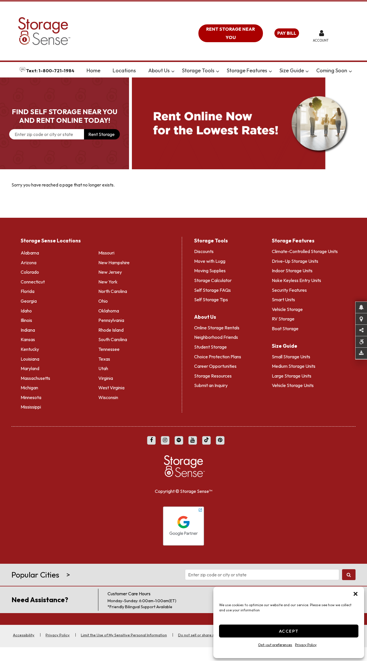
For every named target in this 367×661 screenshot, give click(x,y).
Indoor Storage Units (292, 270)
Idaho (26, 311)
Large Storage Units (291, 376)
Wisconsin (108, 397)
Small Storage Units (291, 356)
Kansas (28, 339)
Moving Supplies (210, 270)
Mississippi (31, 407)
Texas (104, 359)
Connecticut (33, 282)
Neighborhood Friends (216, 337)
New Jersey (110, 272)
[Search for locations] (349, 574)
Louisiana (30, 359)
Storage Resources (213, 376)
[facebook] (151, 440)
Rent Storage (101, 134)
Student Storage (210, 347)
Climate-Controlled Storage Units (305, 251)
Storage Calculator (213, 280)
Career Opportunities (215, 366)
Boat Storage (285, 328)
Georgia (29, 301)
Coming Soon (331, 70)
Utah (103, 368)
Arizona (28, 262)
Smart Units (283, 299)
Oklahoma (108, 311)
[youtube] (192, 440)
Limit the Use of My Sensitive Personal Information (124, 635)
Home (93, 70)
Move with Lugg (209, 261)
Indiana (28, 330)
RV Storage (283, 319)
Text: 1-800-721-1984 (49, 70)
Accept (289, 631)
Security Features (289, 290)
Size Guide (292, 70)
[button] (355, 594)
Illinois (26, 320)
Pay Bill (286, 33)
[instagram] (165, 440)
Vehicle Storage (287, 309)
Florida (27, 291)
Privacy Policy (306, 645)
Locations (124, 70)
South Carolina (112, 339)
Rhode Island (111, 330)
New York (108, 282)
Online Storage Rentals (216, 327)
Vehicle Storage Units (293, 385)
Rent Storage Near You (230, 33)
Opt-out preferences (275, 645)
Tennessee (109, 349)
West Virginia (111, 387)
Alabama (30, 253)
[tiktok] (206, 440)
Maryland (30, 368)
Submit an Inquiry (211, 385)
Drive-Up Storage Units (295, 261)
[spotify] (179, 440)
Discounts (204, 251)
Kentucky (30, 349)
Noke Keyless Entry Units (296, 280)
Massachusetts (35, 378)
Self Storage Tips (211, 299)
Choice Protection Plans (217, 356)
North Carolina (112, 291)
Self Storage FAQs (212, 290)
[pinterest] (220, 440)
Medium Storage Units (293, 366)
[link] (249, 123)
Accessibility (23, 635)
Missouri (106, 253)
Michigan (29, 387)
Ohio (103, 301)
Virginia (105, 378)
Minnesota (31, 397)
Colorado (30, 272)
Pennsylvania (111, 320)
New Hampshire (114, 262)
